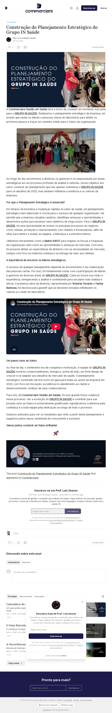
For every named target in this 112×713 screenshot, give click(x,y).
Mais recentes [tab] (25, 596)
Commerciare (30, 477)
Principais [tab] (12, 596)
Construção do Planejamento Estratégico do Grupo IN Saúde (53, 473)
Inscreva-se (89, 8)
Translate (12, 22)
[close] (82, 602)
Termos (76, 700)
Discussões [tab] (39, 596)
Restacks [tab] (26, 562)
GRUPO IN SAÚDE (26, 113)
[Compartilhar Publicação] (77, 8)
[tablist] (19, 562)
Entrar (104, 8)
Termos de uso (72, 642)
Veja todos (13, 663)
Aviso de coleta (86, 700)
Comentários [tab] (13, 562)
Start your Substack (49, 705)
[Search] (71, 8)
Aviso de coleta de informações (61, 645)
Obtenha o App (67, 705)
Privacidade (67, 700)
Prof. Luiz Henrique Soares (24, 38)
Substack (46, 710)
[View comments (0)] (18, 47)
